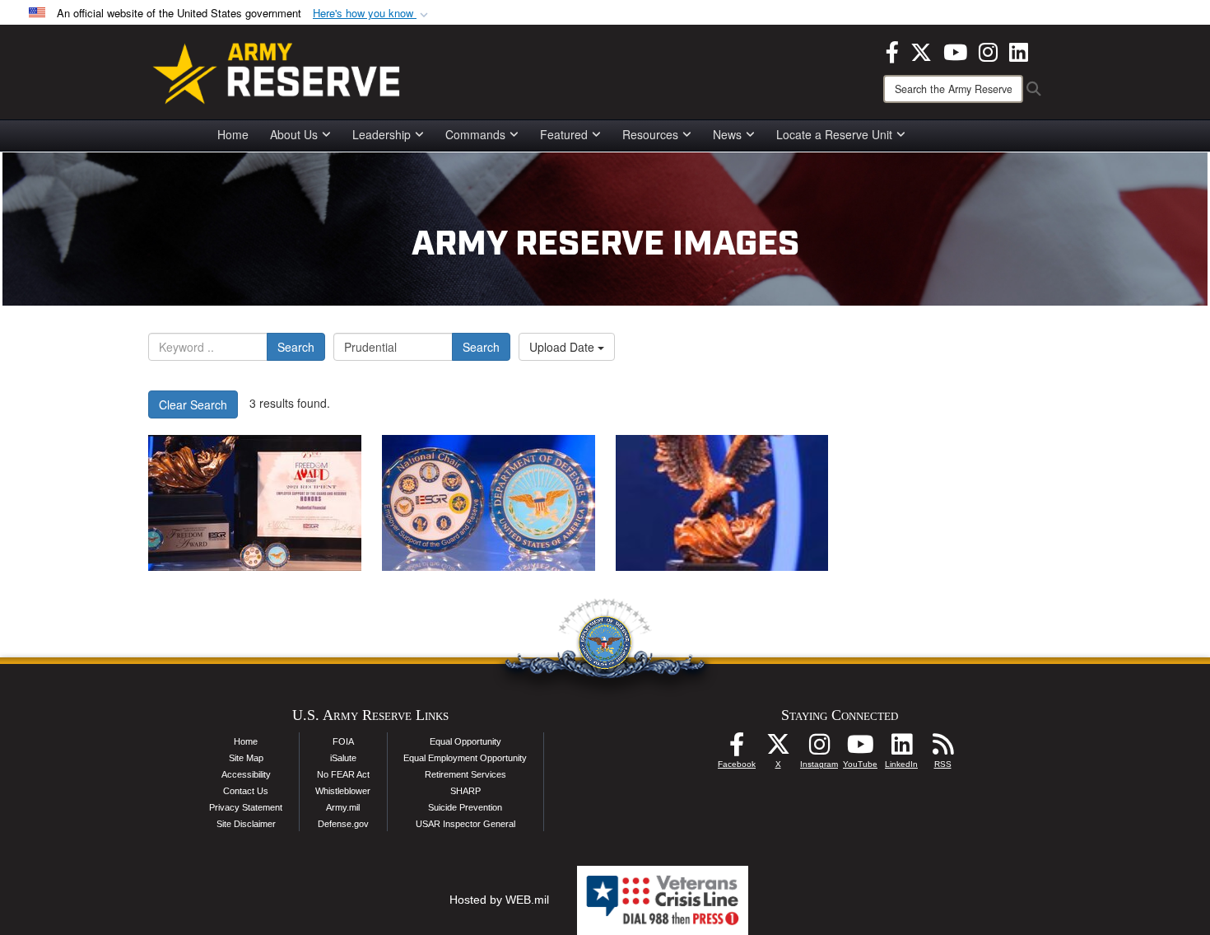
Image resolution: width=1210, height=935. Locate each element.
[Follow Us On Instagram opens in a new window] (819, 748)
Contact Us (245, 791)
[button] (372, 13)
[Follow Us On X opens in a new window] (777, 748)
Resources (650, 134)
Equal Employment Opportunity (465, 758)
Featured (564, 134)
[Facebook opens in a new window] (892, 50)
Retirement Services (465, 774)
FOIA (343, 741)
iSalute (343, 758)
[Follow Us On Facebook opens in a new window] (736, 748)
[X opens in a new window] (921, 50)
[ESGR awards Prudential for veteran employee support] (254, 503)
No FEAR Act (343, 774)
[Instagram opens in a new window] (988, 50)
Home (233, 134)
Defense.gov (343, 824)
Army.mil (343, 807)
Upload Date (563, 347)
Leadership (381, 134)
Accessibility (246, 774)
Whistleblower (342, 791)
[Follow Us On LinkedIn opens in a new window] (901, 748)
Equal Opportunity (465, 741)
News (727, 134)
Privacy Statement (245, 807)
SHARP (465, 791)
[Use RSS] (942, 748)
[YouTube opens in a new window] (955, 50)
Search (295, 347)
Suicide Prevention (465, 807)
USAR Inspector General (465, 824)
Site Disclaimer (246, 824)
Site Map (246, 758)
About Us (294, 134)
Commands (475, 134)
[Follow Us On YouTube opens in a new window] (860, 748)
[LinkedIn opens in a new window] (1018, 50)
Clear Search (193, 404)
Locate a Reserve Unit (834, 134)
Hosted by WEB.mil (499, 899)
